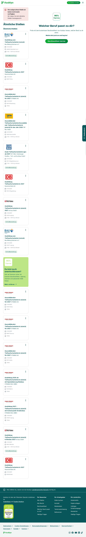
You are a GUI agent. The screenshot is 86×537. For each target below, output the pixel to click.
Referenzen (58, 512)
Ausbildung (7, 501)
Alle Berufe (40, 503)
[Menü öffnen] (83, 3)
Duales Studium (19, 501)
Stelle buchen (58, 500)
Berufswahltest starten (56, 41)
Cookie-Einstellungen (22, 526)
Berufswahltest (42, 506)
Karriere (24, 529)
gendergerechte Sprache (40, 490)
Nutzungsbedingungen (39, 526)
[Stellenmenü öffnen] (26, 34)
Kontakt (56, 503)
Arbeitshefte (74, 500)
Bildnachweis (54, 526)
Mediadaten (58, 506)
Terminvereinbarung (60, 509)
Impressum (6, 529)
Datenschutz (7, 526)
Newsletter (74, 511)
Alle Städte (40, 500)
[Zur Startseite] (7, 2)
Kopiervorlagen (75, 503)
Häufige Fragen (42, 514)
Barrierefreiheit (67, 526)
